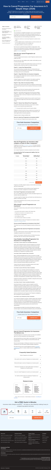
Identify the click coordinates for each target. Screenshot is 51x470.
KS (18, 454)
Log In (47, 1)
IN (16, 454)
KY (19, 454)
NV (32, 454)
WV (9, 451)
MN (25, 454)
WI (10, 451)
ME (21, 454)
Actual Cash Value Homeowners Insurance (34, 444)
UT (3, 451)
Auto (19, 1)
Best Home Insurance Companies (20, 438)
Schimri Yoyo (19, 27)
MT (29, 454)
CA (6, 454)
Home (23, 1)
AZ (3, 454)
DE (9, 454)
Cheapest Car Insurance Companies (21, 437)
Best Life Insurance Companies (20, 440)
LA (20, 454)
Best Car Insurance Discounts (6, 438)
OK (42, 454)
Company (44, 433)
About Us (44, 435)
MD (23, 454)
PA (44, 454)
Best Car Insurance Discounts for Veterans (34, 437)
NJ (34, 454)
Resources (3, 433)
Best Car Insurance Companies (20, 435)
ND (39, 454)
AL (1, 454)
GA (12, 454)
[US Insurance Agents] (8, 1)
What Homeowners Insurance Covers (7, 440)
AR (4, 454)
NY (37, 454)
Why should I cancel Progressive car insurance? (6, 35)
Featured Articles (18, 433)
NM (36, 454)
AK (2, 454)
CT (8, 454)
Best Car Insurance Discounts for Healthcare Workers (34, 440)
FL (11, 454)
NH (33, 454)
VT (5, 451)
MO (28, 454)
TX (2, 451)
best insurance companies (27, 145)
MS (27, 454)
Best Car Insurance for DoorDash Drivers (34, 435)
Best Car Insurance (21, 396)
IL (15, 454)
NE (31, 454)
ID (14, 454)
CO (7, 454)
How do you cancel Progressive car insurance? (6, 29)
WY (12, 451)
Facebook (1, 465)
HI (13, 454)
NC (38, 454)
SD (48, 454)
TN (1, 451)
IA (17, 454)
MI (24, 454)
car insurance (19, 50)
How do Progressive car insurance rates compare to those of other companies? (7, 32)
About (33, 1)
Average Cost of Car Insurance (6, 437)
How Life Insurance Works (5, 442)
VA (6, 451)
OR (43, 454)
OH (41, 454)
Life (26, 1)
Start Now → (38, 182)
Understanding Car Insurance (30, 396)
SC (47, 454)
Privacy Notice (44, 438)
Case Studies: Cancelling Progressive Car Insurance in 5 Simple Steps (6, 38)
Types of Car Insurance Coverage (6, 435)
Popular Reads (31, 433)
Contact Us (44, 442)
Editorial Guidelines (45, 437)
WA (7, 451)
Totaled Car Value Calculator (33, 441)
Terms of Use (39, 19)
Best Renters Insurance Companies (21, 442)
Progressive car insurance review (20, 221)
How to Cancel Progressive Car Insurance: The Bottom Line (6, 41)
